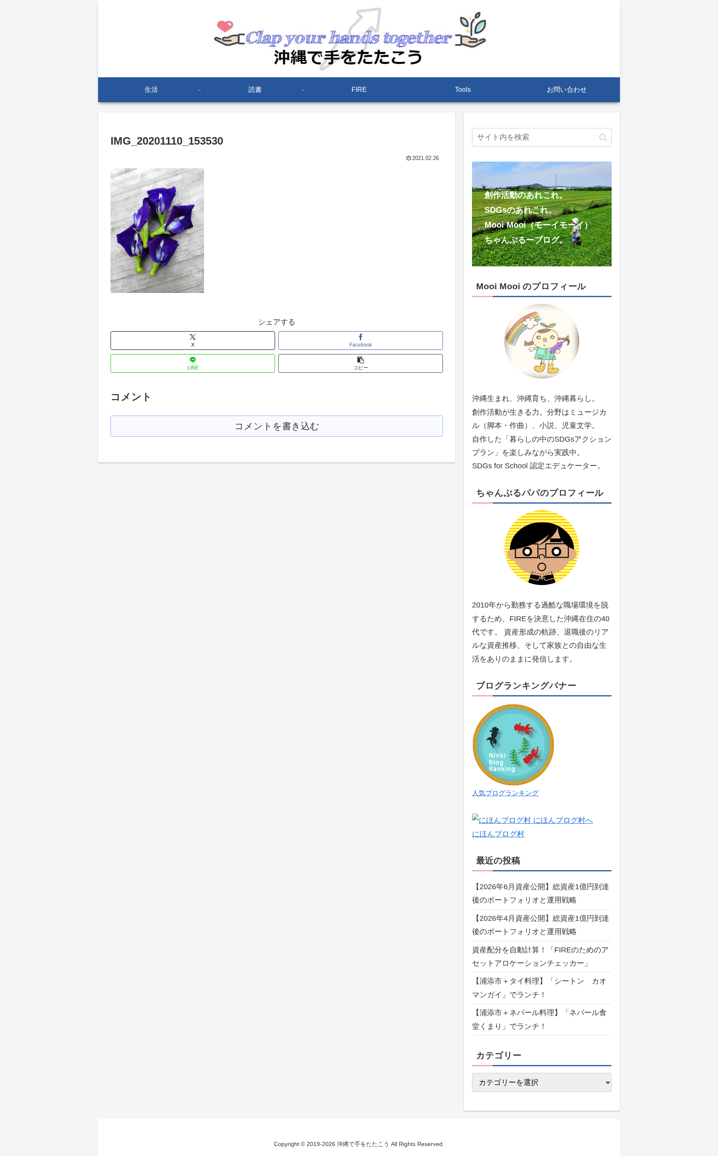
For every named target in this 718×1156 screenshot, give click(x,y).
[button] (360, 363)
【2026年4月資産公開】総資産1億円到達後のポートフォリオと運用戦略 (540, 925)
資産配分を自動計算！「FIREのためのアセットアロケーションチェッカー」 (540, 956)
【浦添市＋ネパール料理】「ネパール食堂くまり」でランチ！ (539, 1019)
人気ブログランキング (505, 793)
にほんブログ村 (498, 834)
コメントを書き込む (277, 426)
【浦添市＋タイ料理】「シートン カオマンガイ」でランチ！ (539, 988)
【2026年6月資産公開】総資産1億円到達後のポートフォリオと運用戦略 (540, 893)
